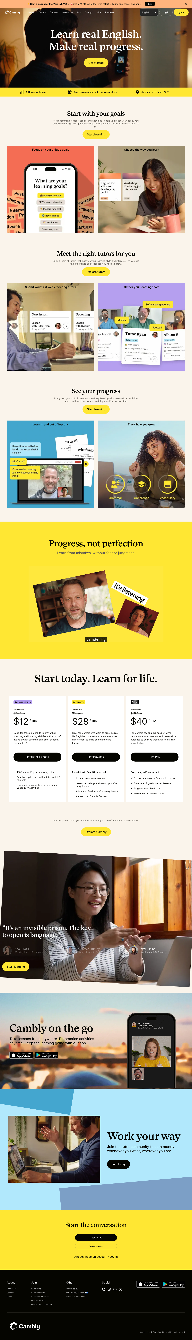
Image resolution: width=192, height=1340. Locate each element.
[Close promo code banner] (185, 4)
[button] (32, 950)
